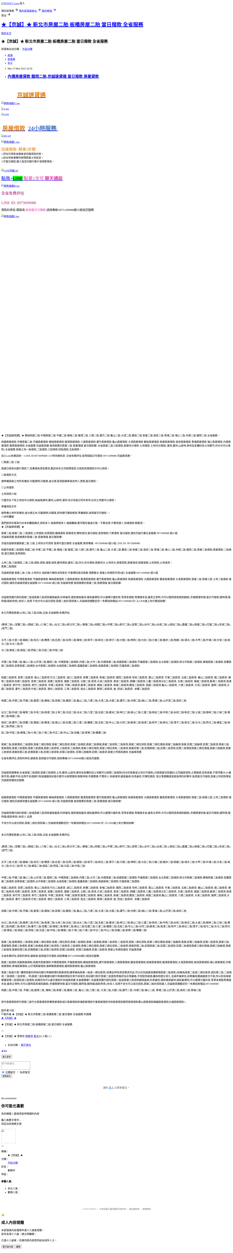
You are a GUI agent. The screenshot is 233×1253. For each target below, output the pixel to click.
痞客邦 (29, 1036)
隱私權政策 (134, 1209)
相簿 (10, 55)
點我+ (32, 178)
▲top (4, 1050)
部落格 (11, 59)
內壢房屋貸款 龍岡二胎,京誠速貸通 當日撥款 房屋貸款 (53, 76)
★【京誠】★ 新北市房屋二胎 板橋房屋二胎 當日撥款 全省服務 (72, 24)
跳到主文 (6, 33)
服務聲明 (146, 1209)
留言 (36, 1036)
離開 (18, 1247)
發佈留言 (7, 1076)
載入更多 (7, 1057)
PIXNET (92, 1209)
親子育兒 (26, 1045)
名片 (10, 63)
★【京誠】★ (8, 1018)
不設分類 (27, 49)
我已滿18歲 (8, 1247)
